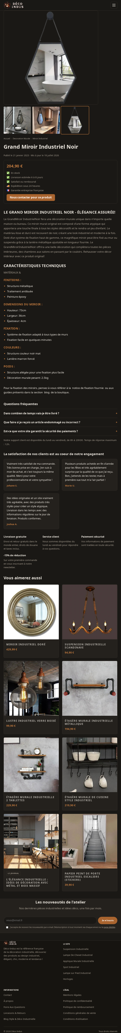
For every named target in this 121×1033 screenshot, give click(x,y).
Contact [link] (8, 994)
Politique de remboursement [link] (78, 1007)
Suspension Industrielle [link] (76, 949)
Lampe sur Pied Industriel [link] (77, 973)
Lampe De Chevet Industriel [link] (78, 954)
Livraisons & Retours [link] (15, 1013)
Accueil (7, 138)
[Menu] (113, 5)
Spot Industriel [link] (71, 967)
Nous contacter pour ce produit (31, 197)
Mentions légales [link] (72, 994)
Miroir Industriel (40, 138)
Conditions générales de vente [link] (79, 1013)
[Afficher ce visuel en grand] (17, 120)
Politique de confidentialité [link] (77, 1000)
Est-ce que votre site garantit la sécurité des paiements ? (41, 431)
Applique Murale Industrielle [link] (78, 961)
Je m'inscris (108, 920)
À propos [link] (8, 1000)
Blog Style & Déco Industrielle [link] (19, 1018)
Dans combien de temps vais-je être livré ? (31, 413)
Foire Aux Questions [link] (14, 1007)
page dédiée (109, 927)
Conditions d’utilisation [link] (75, 1018)
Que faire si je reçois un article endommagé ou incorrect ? (42, 422)
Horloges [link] (68, 978)
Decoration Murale (21, 138)
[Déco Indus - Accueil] (13, 5)
